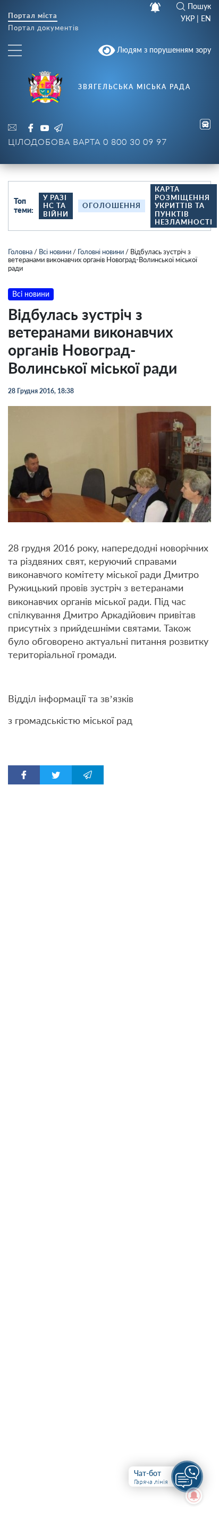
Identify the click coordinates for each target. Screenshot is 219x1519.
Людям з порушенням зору (163, 49)
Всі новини (55, 251)
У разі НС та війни (56, 205)
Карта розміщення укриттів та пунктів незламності (184, 205)
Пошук (199, 6)
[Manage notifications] (194, 1495)
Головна (20, 251)
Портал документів (43, 28)
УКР (188, 18)
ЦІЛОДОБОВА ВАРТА (87, 141)
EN (206, 18)
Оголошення (111, 205)
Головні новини (101, 251)
